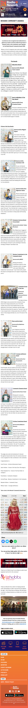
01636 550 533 (23, 624)
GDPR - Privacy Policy (7, 682)
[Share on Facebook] (3, 541)
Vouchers (4, 662)
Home (2, 657)
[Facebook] (10, 691)
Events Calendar (6, 667)
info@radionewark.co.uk (8, 622)
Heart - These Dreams (11, 10)
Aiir (14, 703)
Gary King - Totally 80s (12, 8)
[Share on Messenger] (7, 541)
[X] (13, 691)
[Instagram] (16, 691)
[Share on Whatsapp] (15, 541)
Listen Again (4, 670)
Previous (4, 496)
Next (24, 496)
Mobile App (4, 675)
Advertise (4, 665)
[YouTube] (19, 691)
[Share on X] (11, 541)
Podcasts (4, 672)
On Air (2, 660)
